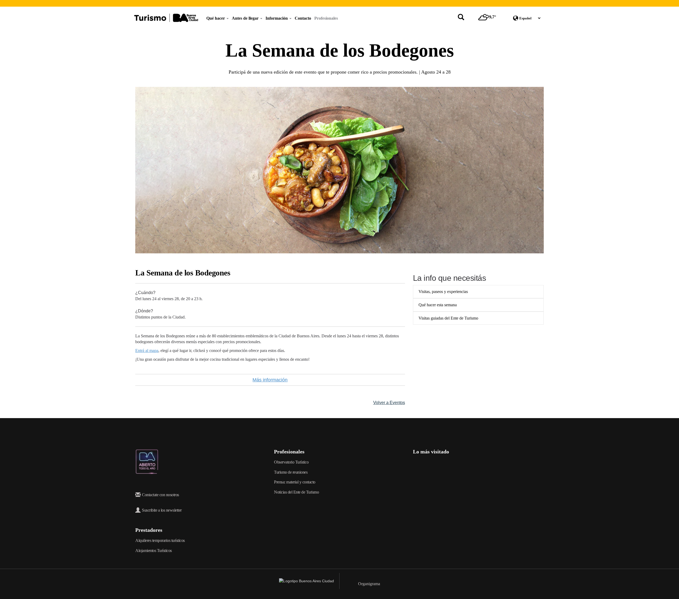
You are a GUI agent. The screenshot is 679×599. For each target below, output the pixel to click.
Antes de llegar (246, 18)
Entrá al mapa (146, 350)
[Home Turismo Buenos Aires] (166, 18)
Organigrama (369, 583)
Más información (270, 380)
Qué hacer (216, 18)
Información (277, 18)
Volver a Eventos (389, 402)
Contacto (303, 18)
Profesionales (326, 18)
